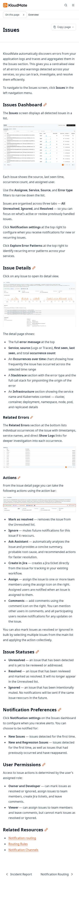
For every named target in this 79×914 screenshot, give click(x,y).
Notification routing (22, 838)
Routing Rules (18, 844)
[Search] (66, 5)
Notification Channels (23, 850)
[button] (73, 5)
